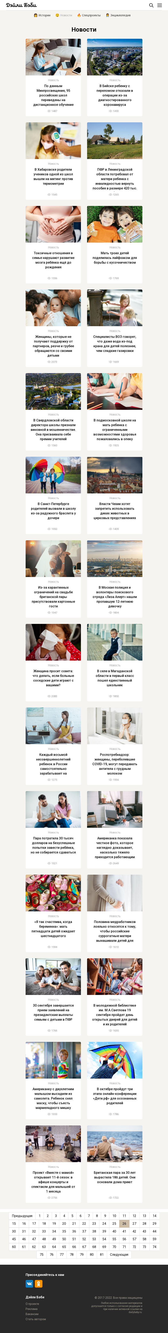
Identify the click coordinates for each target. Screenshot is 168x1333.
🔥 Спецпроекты (89, 15)
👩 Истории (42, 15)
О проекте (32, 1303)
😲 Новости (63, 15)
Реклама (31, 1309)
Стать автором (36, 1319)
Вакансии (32, 1314)
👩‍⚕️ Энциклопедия (118, 15)
